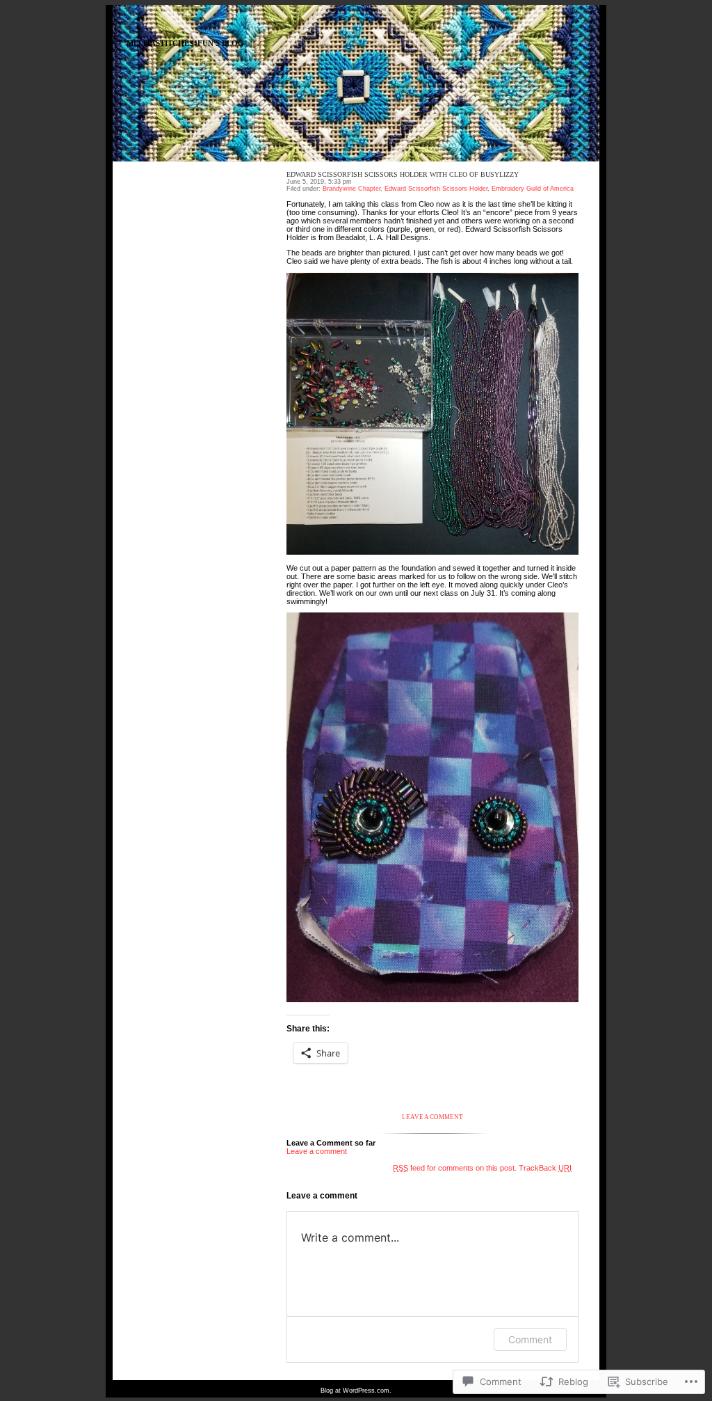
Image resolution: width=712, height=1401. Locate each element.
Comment (530, 1339)
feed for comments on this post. (455, 1168)
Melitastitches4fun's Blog (185, 43)
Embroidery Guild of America (533, 188)
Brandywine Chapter (351, 188)
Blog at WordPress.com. (356, 1390)
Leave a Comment (432, 1117)
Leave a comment (316, 1151)
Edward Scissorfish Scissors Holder (436, 188)
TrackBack (545, 1168)
